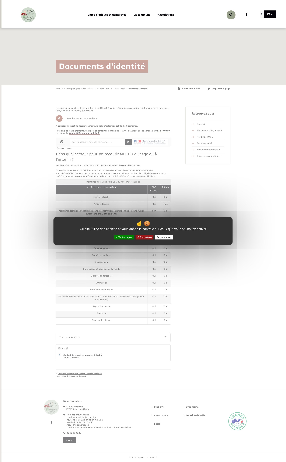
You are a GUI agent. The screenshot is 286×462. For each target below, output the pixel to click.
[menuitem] (107, 15)
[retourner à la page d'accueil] (28, 14)
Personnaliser (164, 237)
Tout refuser (145, 237)
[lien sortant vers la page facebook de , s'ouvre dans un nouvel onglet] (246, 15)
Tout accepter (125, 237)
